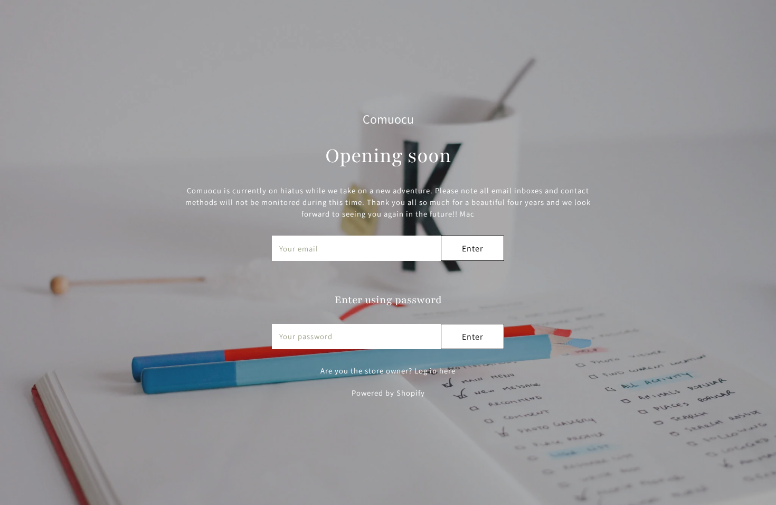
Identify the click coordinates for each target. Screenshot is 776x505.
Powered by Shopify (388, 393)
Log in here (435, 371)
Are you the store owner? (388, 371)
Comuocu (388, 119)
